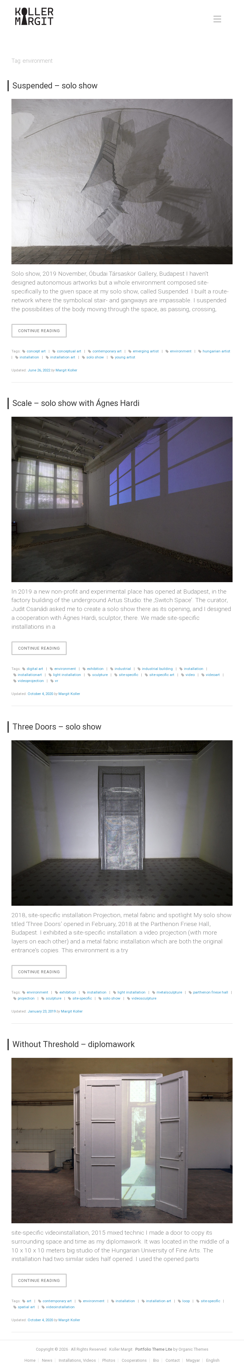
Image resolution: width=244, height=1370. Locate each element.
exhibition (95, 668)
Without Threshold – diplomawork (73, 1044)
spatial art (26, 1307)
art (29, 1301)
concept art (36, 351)
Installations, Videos (77, 1361)
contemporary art (107, 351)
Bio (156, 1361)
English (213, 1361)
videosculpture (144, 998)
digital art (35, 668)
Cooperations (134, 1361)
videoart (213, 674)
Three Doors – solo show (56, 726)
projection (26, 998)
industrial (123, 668)
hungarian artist (216, 351)
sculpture (100, 674)
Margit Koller (66, 370)
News (47, 1361)
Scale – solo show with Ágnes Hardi (75, 403)
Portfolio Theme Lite (153, 1349)
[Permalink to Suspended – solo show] (122, 181)
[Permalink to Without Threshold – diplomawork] (122, 1140)
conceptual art (69, 351)
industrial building (157, 668)
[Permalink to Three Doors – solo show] (122, 823)
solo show (95, 357)
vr (56, 681)
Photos (108, 1361)
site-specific (128, 674)
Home (30, 1361)
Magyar (193, 1361)
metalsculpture (169, 992)
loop (186, 1301)
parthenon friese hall (210, 992)
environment (181, 351)
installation (29, 357)
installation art (62, 357)
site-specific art (161, 674)
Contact (173, 1361)
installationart (30, 674)
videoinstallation (60, 1307)
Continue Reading (42, 333)
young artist (125, 357)
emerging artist (146, 351)
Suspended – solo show (55, 85)
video (190, 674)
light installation (67, 674)
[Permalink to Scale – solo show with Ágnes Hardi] (122, 499)
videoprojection (31, 681)
